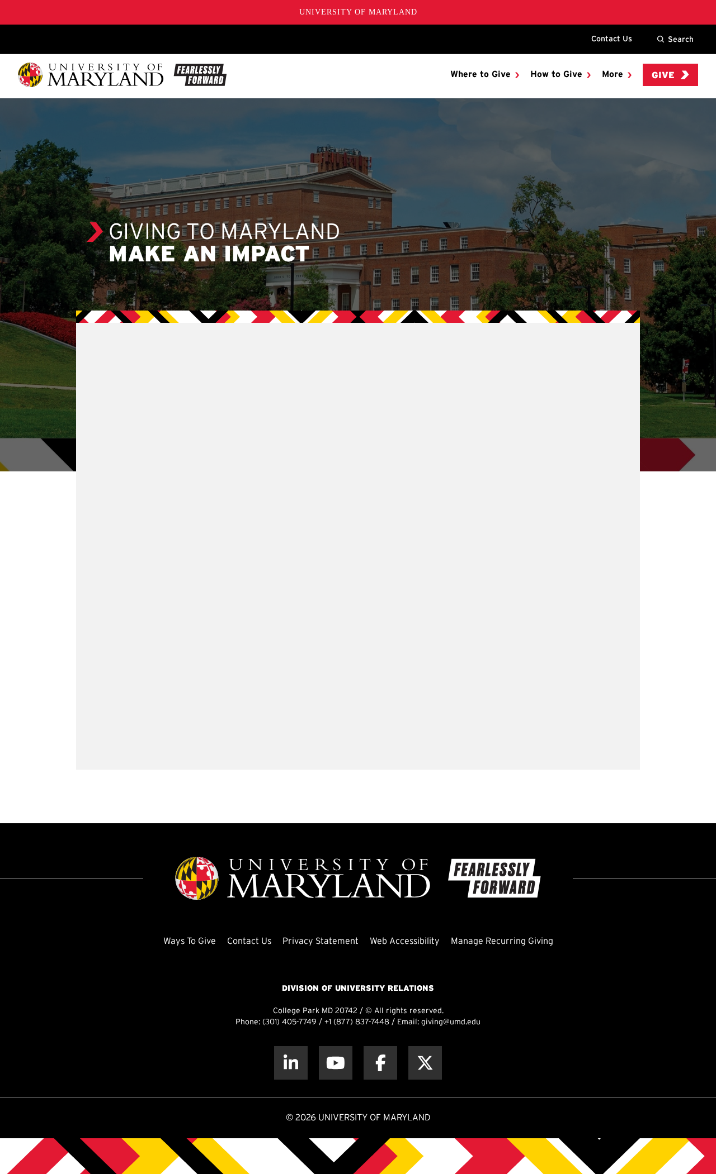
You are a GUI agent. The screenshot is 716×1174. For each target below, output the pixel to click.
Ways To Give (189, 941)
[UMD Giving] (122, 75)
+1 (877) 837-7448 (356, 1022)
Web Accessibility (405, 941)
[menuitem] (484, 74)
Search (681, 39)
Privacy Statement (320, 941)
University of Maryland (358, 12)
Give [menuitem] (663, 75)
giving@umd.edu (451, 1022)
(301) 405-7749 (289, 1022)
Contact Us (611, 38)
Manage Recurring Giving (502, 941)
